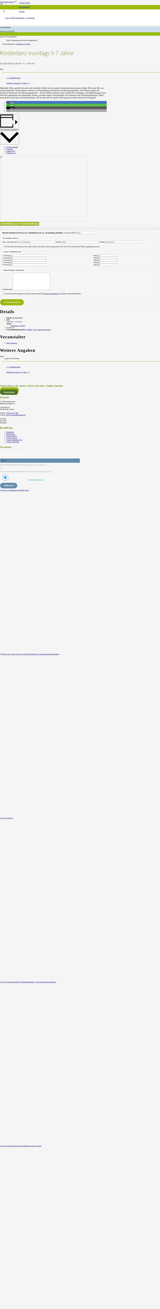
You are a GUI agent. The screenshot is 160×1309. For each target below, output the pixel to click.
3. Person (5, 258)
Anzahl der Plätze (70, 233)
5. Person (5, 262)
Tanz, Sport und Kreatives (42, 330)
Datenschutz (10, 434)
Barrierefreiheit (24, 7)
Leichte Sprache (24, 3)
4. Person (5, 260)
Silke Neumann (11, 343)
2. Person (5, 255)
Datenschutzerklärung (51, 294)
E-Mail (101, 242)
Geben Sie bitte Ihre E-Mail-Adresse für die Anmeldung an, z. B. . (23, 465)
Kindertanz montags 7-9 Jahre (17, 372)
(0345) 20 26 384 (12, 413)
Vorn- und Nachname (9, 242)
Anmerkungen (7, 289)
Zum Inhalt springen (7, 2)
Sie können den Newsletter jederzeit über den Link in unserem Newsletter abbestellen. (25, 471)
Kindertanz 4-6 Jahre (18, 326)
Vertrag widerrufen (12, 442)
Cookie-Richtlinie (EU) (14, 440)
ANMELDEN (9, 486)
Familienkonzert (14, 367)
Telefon (58, 242)
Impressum (10, 432)
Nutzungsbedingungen (35, 480)
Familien (29, 330)
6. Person (5, 265)
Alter (95, 255)
